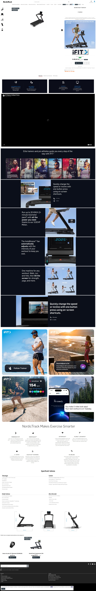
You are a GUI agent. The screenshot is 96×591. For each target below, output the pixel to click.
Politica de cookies (4, 580)
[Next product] (95, 5)
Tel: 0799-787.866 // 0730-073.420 (55, 577)
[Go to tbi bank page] (69, 70)
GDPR (2, 581)
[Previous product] (94, 5)
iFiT (12, 554)
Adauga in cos (13, 557)
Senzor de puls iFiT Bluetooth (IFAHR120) (12, 553)
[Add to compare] (88, 63)
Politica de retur (3, 579)
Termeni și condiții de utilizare (5, 577)
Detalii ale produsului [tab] (48, 75)
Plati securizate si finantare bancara (6, 578)
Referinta (77, 56)
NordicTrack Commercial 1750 (36, 553)
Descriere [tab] (40, 75)
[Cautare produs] (69, 2)
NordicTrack (36, 554)
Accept (3, 588)
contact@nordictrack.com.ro (54, 578)
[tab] (55, 76)
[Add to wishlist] (84, 63)
